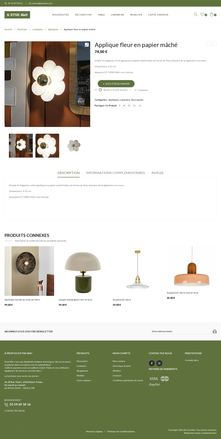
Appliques (53, 29)
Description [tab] (69, 173)
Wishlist (117, 370)
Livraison (117, 375)
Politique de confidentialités (121, 431)
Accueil (8, 29)
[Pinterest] (129, 105)
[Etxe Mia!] (17, 14)
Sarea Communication (205, 433)
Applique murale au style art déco (22, 299)
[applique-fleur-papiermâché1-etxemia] (21, 146)
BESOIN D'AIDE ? (13, 400)
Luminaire (37, 29)
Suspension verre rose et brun (182, 292)
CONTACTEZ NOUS (15, 410)
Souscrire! (214, 331)
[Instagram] (159, 363)
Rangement (82, 370)
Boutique (22, 29)
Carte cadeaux (84, 380)
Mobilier (80, 375)
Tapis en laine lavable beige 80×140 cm (214, 44)
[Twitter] (124, 105)
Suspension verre (122, 299)
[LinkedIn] (140, 105)
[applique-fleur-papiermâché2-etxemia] (47, 146)
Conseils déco (192, 360)
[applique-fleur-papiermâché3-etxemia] (74, 146)
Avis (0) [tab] (157, 173)
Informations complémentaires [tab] (115, 173)
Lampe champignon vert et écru (75, 299)
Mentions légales (94, 431)
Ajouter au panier (117, 83)
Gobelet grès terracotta (209, 44)
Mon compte (119, 361)
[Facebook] (119, 105)
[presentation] (5, 277)
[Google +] (134, 105)
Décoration (82, 361)
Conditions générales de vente (128, 380)
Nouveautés (137, 99)
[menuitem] (60, 14)
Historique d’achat (122, 366)
